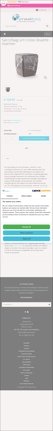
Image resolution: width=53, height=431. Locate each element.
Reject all (26, 239)
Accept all (26, 227)
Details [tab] (43, 196)
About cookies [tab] (26, 196)
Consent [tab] (9, 196)
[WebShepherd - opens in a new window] (41, 191)
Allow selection (26, 233)
